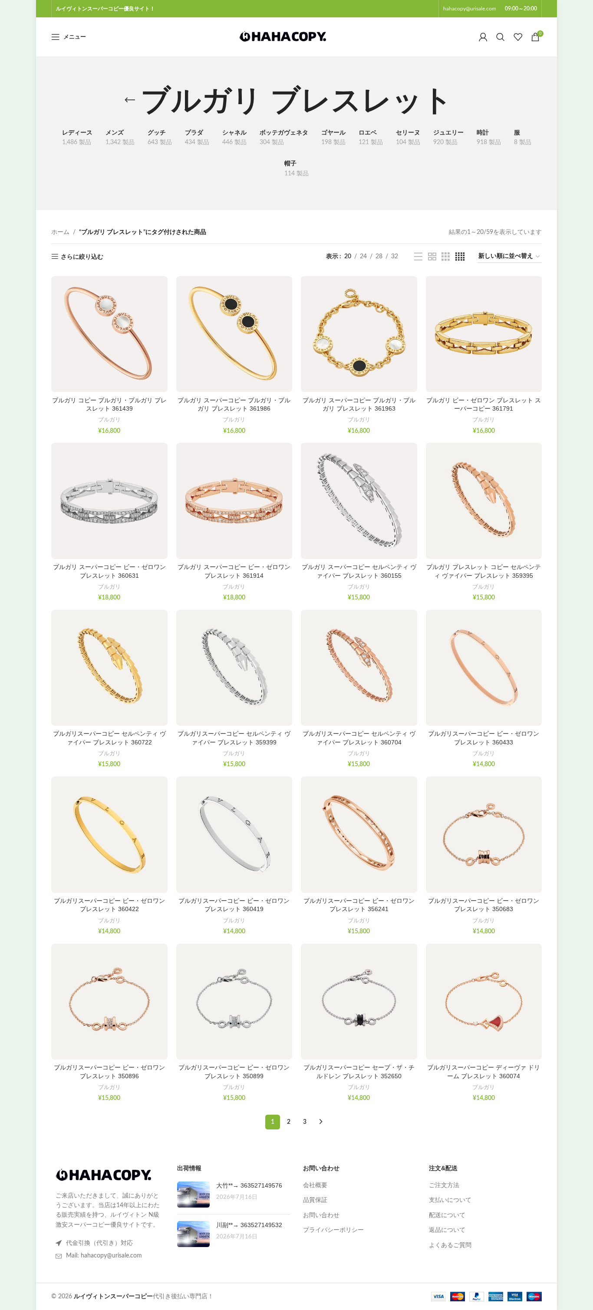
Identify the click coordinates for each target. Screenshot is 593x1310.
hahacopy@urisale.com (469, 8)
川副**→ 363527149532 (249, 1224)
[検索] (500, 37)
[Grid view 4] (460, 257)
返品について (447, 1230)
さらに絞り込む (82, 257)
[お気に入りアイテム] (518, 37)
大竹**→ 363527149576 (249, 1185)
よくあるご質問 (450, 1245)
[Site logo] (282, 37)
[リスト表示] (418, 257)
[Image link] (103, 1175)
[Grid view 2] (432, 257)
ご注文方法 (444, 1185)
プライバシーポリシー (333, 1230)
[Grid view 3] (445, 257)
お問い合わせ (321, 1215)
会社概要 (315, 1185)
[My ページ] (483, 37)
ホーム (60, 232)
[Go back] (130, 100)
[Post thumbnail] (193, 1195)
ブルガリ (109, 420)
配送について (447, 1215)
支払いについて (450, 1200)
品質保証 (315, 1200)
